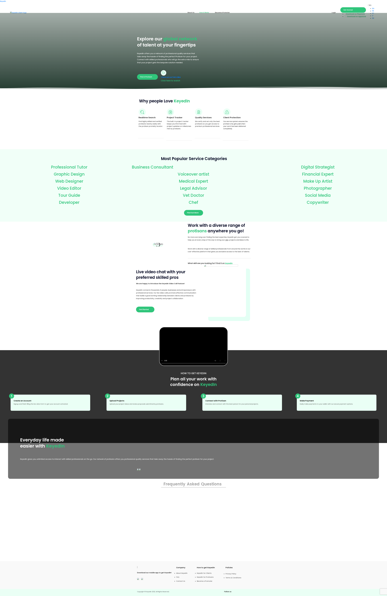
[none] (371, 5)
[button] (147, 77)
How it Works (204, 12)
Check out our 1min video (171, 77)
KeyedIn (3, 1)
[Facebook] (236, 592)
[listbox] (371, 11)
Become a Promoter (222, 12)
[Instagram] (241, 592)
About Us (190, 12)
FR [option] (373, 11)
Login (334, 12)
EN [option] (373, 8)
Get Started (348, 10)
